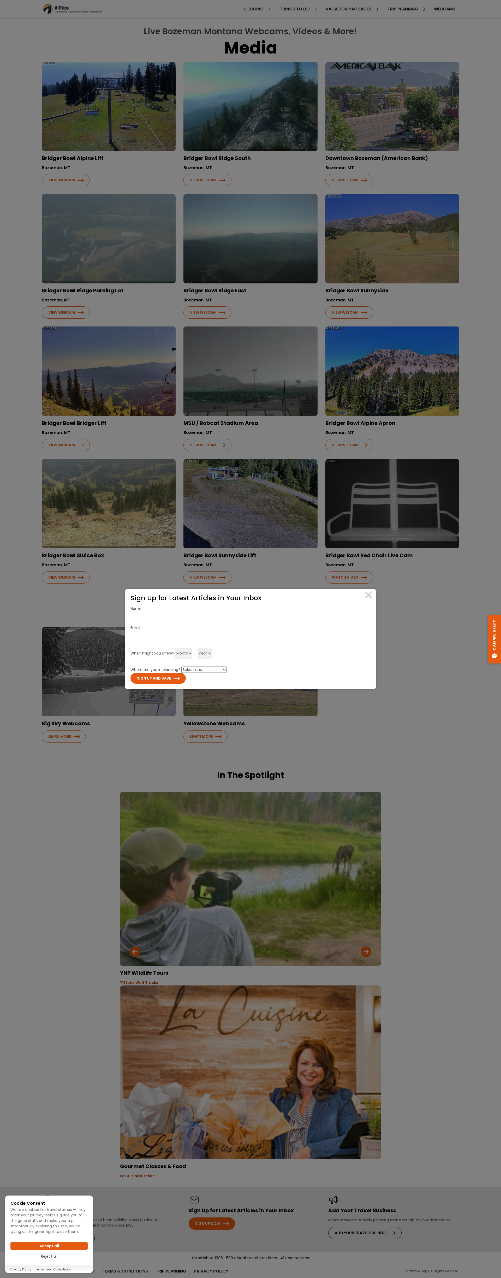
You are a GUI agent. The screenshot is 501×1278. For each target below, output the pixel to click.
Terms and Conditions (53, 1269)
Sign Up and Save (154, 678)
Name (135, 608)
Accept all (49, 1246)
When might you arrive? (152, 653)
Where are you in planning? (155, 669)
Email (135, 627)
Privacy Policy (20, 1269)
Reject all (49, 1256)
